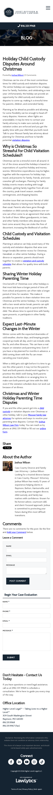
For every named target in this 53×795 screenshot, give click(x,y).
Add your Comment (16, 532)
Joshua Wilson (17, 75)
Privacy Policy (27, 789)
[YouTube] (27, 761)
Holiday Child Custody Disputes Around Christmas (24, 64)
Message (10, 565)
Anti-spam (38, 789)
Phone (6, 611)
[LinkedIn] (19, 761)
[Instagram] (34, 761)
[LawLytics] (26, 780)
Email (9, 555)
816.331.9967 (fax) (11, 725)
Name (8, 546)
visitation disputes (21, 140)
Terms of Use (16, 789)
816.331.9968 (28, 25)
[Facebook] (11, 761)
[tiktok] (42, 761)
